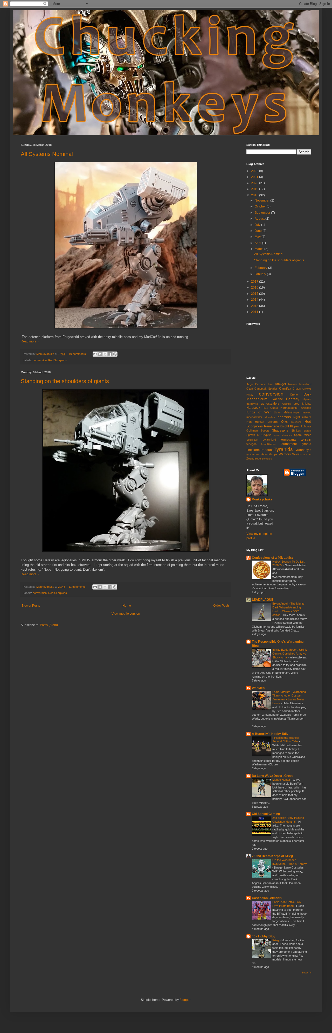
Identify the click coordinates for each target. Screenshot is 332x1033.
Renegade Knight (276, 426)
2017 (255, 281)
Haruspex (253, 408)
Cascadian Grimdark (267, 898)
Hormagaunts (289, 407)
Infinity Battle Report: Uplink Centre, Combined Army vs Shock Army (289, 653)
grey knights (302, 403)
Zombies (267, 458)
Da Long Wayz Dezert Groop (272, 776)
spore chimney (283, 435)
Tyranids (283, 449)
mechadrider (254, 417)
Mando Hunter (281, 779)
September (263, 212)
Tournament (288, 444)
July (258, 225)
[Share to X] (105, 354)
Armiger (280, 384)
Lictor (277, 412)
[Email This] (95, 354)
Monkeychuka (262, 499)
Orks (284, 422)
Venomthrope (269, 454)
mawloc (306, 412)
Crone (294, 394)
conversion (40, 360)
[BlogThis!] (100, 354)
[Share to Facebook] (110, 354)
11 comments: (78, 586)
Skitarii (307, 430)
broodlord (305, 384)
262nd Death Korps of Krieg (272, 856)
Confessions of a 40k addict (272, 557)
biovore (293, 384)
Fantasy (292, 399)
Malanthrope (291, 412)
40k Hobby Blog (263, 936)
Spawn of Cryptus (259, 434)
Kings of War (258, 412)
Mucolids (270, 417)
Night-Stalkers (302, 417)
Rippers (295, 426)
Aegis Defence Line (259, 384)
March (259, 249)
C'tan (249, 388)
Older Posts (221, 605)
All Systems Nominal (47, 154)
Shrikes (296, 430)
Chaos (297, 388)
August (260, 218)
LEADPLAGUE (262, 599)
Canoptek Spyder (265, 388)
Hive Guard (270, 407)
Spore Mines (302, 434)
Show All (306, 972)
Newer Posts (31, 605)
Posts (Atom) (49, 625)
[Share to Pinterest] (114, 354)
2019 (255, 189)
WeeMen (258, 688)
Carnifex (285, 388)
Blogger (184, 1000)
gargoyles (252, 403)
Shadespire (280, 430)
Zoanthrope (253, 458)
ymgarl (307, 454)
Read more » (30, 341)
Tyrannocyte (302, 450)
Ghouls (286, 403)
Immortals (305, 407)
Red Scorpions (57, 360)
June (258, 231)
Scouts (265, 430)
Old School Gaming (266, 814)
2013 (255, 306)
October (261, 206)
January (261, 274)
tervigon (251, 444)
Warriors (285, 454)
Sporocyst (252, 439)
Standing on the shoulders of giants (65, 381)
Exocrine (277, 399)
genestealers (270, 403)
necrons (284, 417)
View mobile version (126, 613)
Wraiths (297, 454)
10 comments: (78, 353)
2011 (255, 312)
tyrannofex (252, 454)
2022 (255, 171)
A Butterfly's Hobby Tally (270, 734)
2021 (255, 177)
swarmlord (269, 439)
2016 (255, 287)
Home (126, 605)
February (261, 268)
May (258, 237)
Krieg (276, 940)
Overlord (296, 421)
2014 (255, 300)
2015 (255, 294)
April (258, 243)
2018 (255, 195)
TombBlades (268, 444)
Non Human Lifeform (262, 421)
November (262, 200)
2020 (255, 183)
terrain (306, 439)
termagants (288, 439)
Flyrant (306, 399)
